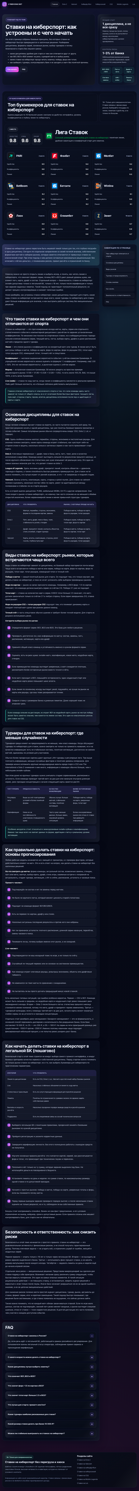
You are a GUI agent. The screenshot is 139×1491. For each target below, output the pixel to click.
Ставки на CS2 (83, 1475)
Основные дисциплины (114, 263)
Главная (55, 4)
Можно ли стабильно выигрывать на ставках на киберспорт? (36, 1433)
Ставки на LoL (82, 1483)
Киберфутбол (86, 4)
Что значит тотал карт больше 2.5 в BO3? (27, 1395)
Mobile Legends (122, 4)
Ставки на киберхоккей (86, 1472)
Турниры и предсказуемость (117, 276)
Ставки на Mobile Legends (87, 1479)
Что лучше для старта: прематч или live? (27, 1405)
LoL (134, 4)
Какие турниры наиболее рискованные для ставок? (32, 1414)
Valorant (74, 4)
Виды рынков (111, 269)
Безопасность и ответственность (118, 295)
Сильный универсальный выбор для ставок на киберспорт (81, 138)
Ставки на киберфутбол (86, 1468)
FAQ (23, 69)
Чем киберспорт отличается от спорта (117, 255)
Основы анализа (112, 282)
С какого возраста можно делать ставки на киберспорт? (34, 1357)
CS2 (111, 4)
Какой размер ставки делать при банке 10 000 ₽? (31, 1424)
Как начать (12, 69)
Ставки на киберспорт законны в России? (27, 1336)
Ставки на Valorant (84, 1464)
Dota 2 (64, 4)
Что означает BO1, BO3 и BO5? (22, 1376)
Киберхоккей (100, 4)
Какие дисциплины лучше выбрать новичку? (28, 1367)
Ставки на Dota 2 (83, 1460)
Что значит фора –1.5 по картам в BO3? (26, 1386)
